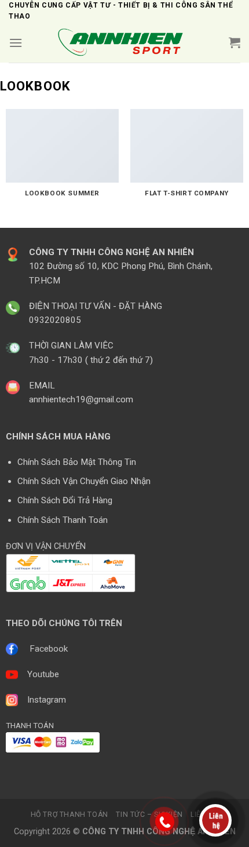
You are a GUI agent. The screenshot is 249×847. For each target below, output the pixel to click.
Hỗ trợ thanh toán (69, 814)
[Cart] (234, 42)
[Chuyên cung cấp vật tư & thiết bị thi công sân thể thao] (124, 43)
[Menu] (16, 42)
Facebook (49, 649)
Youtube (43, 674)
